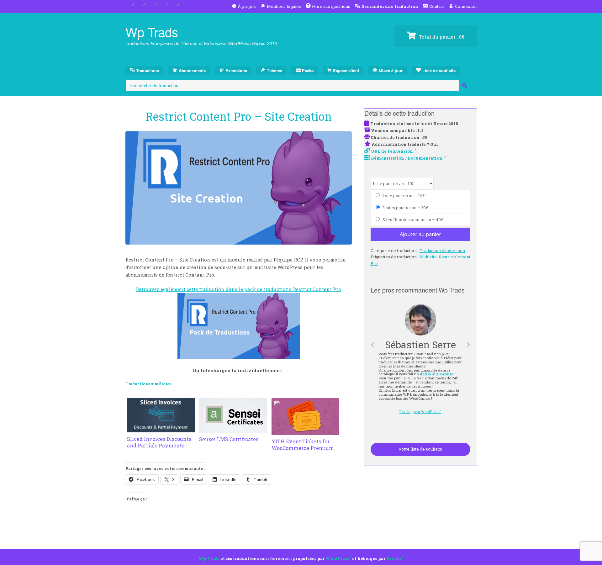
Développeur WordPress (420, 411)
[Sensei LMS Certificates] (233, 429)
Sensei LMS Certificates (228, 439)
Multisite (428, 257)
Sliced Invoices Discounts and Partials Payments (159, 442)
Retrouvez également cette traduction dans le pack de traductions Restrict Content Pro (238, 289)
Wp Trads (151, 31)
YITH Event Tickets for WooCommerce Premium (303, 444)
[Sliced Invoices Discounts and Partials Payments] (161, 428)
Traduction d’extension (442, 250)
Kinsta (393, 558)
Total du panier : (441, 37)
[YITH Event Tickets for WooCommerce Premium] (305, 431)
